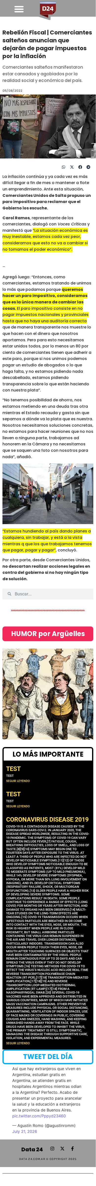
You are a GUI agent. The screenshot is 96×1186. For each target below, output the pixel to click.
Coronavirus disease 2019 (47, 819)
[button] (19, 9)
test (13, 768)
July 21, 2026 (24, 1131)
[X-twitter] (62, 1148)
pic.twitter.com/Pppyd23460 (39, 1115)
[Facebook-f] (72, 1148)
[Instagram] (52, 1148)
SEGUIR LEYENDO (18, 781)
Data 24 (32, 1149)
